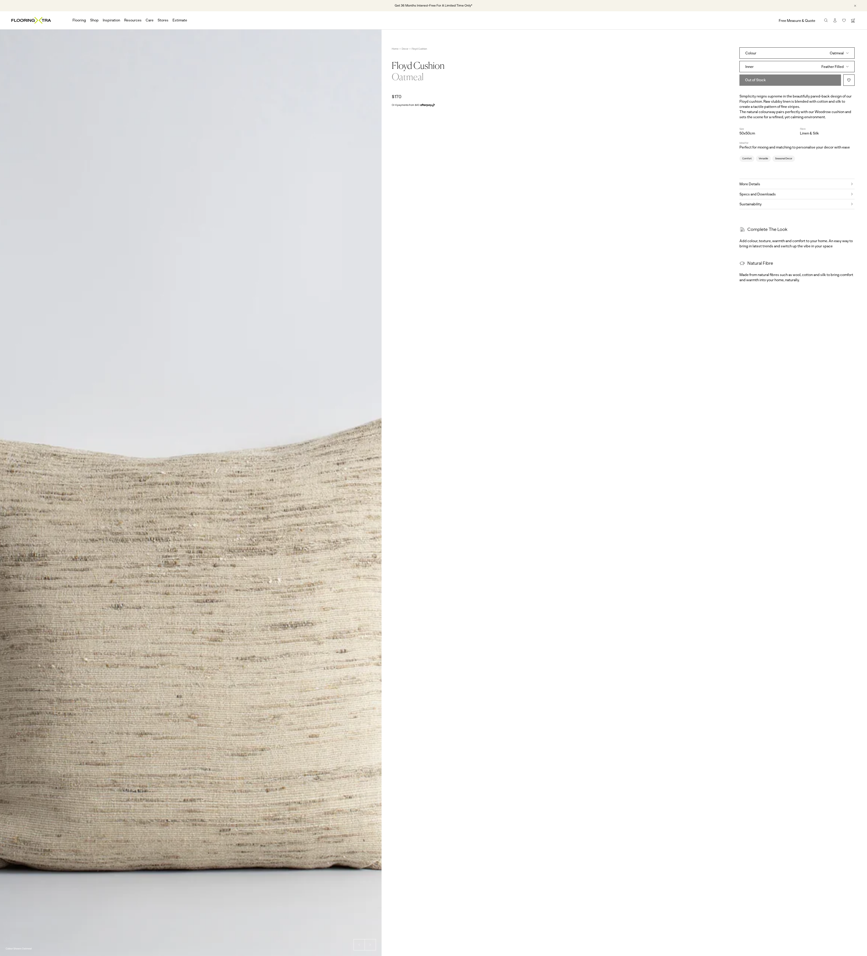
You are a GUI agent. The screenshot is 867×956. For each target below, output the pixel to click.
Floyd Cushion (419, 48)
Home (395, 48)
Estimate (179, 20)
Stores (163, 20)
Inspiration (111, 20)
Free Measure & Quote (797, 21)
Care (150, 20)
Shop (94, 20)
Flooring (79, 20)
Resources (133, 20)
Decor (405, 48)
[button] (359, 944)
